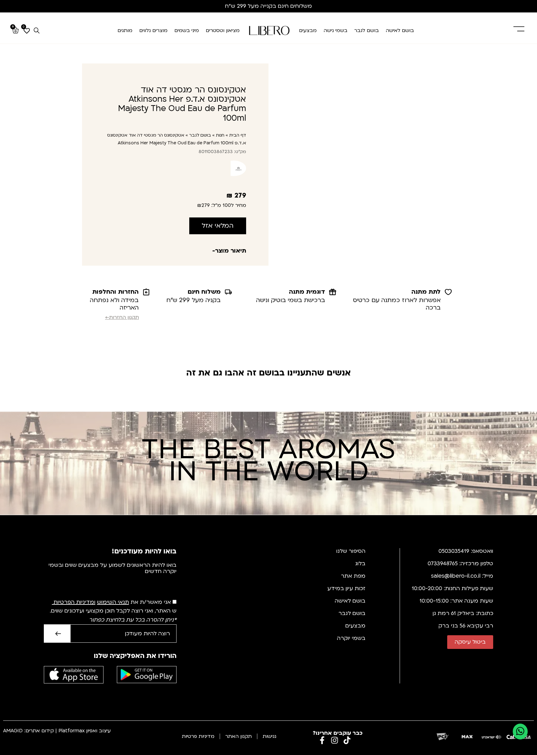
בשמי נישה (335, 30)
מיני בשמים (186, 30)
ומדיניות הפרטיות (74, 602)
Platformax (71, 730)
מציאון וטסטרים (223, 30)
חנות (220, 135)
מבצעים (308, 30)
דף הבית (237, 135)
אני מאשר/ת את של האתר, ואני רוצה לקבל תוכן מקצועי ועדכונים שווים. (112, 611)
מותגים (124, 30)
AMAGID (13, 730)
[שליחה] (57, 633)
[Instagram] (334, 740)
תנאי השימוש (113, 602)
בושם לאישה (400, 30)
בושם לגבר (366, 30)
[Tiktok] (347, 740)
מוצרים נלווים (153, 30)
